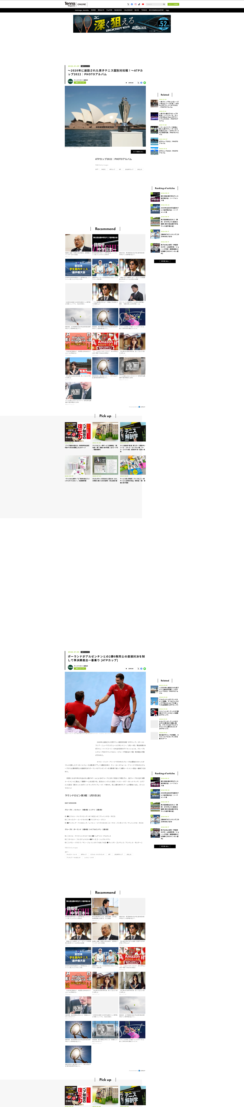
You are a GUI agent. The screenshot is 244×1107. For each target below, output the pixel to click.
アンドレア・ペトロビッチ (73, 857)
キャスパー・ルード (72, 854)
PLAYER (109, 10)
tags (167, 10)
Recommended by (133, 406)
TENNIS (144, 10)
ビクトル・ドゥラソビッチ (97, 854)
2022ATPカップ (129, 169)
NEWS (93, 10)
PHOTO (103, 169)
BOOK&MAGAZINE (156, 10)
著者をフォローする (80, 82)
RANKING (118, 10)
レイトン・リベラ (89, 857)
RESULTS (101, 10)
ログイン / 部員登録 (173, 4)
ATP (120, 169)
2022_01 (139, 169)
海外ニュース (85, 66)
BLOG (137, 10)
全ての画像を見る (138, 152)
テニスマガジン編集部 (81, 80)
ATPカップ (112, 169)
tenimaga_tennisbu (82, 10)
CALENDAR (128, 10)
